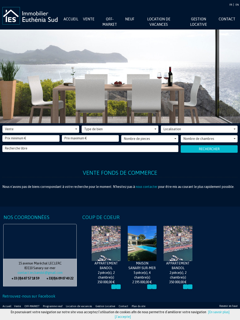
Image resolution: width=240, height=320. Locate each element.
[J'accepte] (123, 317)
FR (230, 4)
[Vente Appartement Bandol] (106, 243)
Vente (9, 129)
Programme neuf (52, 306)
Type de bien (93, 129)
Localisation (172, 129)
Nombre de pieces (137, 139)
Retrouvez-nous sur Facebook (28, 296)
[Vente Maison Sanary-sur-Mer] (142, 243)
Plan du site (138, 306)
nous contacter (147, 187)
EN (237, 4)
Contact (123, 306)
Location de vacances (79, 306)
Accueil (7, 306)
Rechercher (209, 149)
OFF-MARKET (31, 306)
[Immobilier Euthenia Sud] (31, 15)
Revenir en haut (228, 306)
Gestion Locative (105, 306)
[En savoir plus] (218, 312)
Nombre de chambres (198, 139)
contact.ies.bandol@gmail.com (40, 273)
